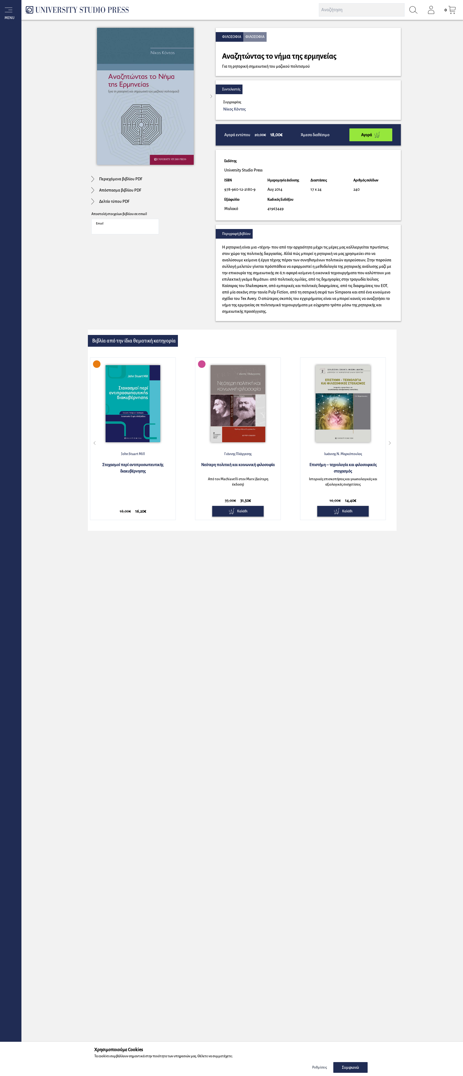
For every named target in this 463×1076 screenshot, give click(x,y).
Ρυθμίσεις (319, 1067)
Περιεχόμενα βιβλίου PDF (120, 179)
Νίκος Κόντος (234, 109)
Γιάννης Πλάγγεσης (133, 454)
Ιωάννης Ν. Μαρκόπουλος (238, 454)
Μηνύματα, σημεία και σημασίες (343, 465)
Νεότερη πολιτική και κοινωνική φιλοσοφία (133, 465)
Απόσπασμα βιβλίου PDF (120, 190)
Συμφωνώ (350, 1067)
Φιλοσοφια (231, 37)
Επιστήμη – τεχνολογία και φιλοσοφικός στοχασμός (238, 468)
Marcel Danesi (343, 454)
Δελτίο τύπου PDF (114, 201)
